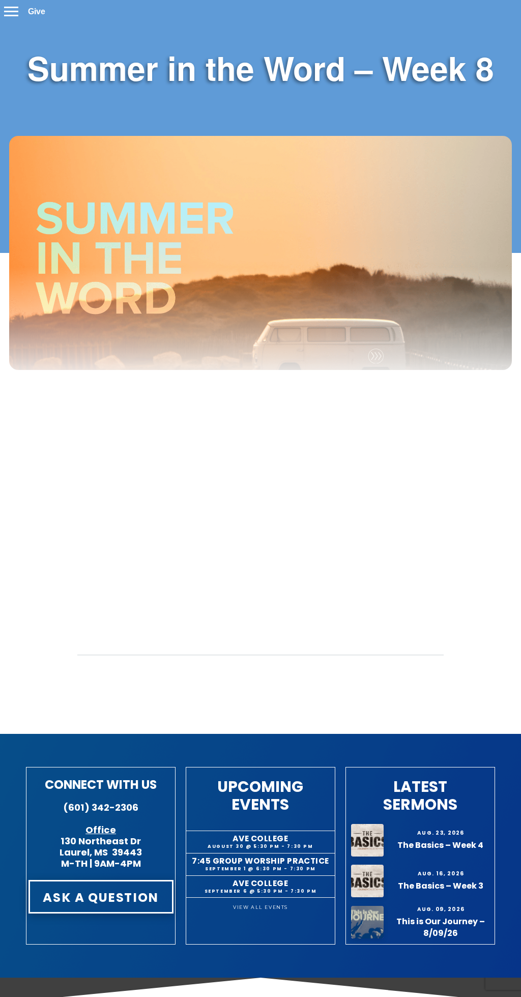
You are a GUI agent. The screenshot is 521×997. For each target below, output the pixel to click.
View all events (260, 907)
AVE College (260, 838)
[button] (11, 11)
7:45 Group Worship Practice (260, 861)
